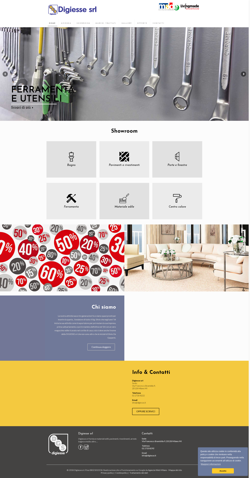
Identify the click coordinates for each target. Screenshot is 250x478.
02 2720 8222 (138, 395)
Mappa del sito (175, 470)
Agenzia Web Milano (157, 470)
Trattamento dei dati (138, 473)
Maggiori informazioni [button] (211, 464)
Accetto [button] (223, 471)
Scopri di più (21, 107)
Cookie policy (121, 473)
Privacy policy (107, 473)
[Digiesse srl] (72, 9)
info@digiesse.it (139, 402)
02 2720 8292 (148, 448)
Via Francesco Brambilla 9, (154, 441)
